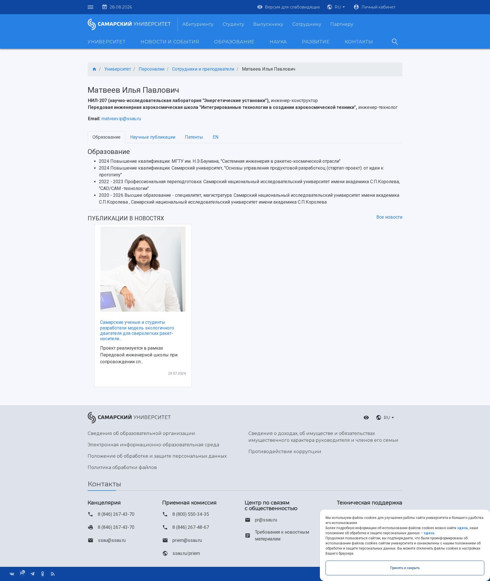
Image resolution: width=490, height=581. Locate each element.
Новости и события (170, 42)
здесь (462, 528)
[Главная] (94, 69)
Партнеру (341, 24)
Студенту (233, 24)
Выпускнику (268, 24)
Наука (278, 42)
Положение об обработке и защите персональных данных (157, 456)
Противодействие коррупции (284, 451)
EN (215, 137)
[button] (337, 7)
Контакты (359, 42)
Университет (107, 42)
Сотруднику (306, 24)
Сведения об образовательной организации (141, 433)
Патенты (194, 137)
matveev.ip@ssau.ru (121, 118)
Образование (234, 42)
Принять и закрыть (405, 568)
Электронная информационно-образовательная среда (153, 444)
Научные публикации (152, 137)
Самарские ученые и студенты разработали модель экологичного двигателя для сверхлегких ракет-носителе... (137, 330)
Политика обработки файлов (122, 467)
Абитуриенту (198, 24)
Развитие (316, 42)
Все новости (389, 217)
